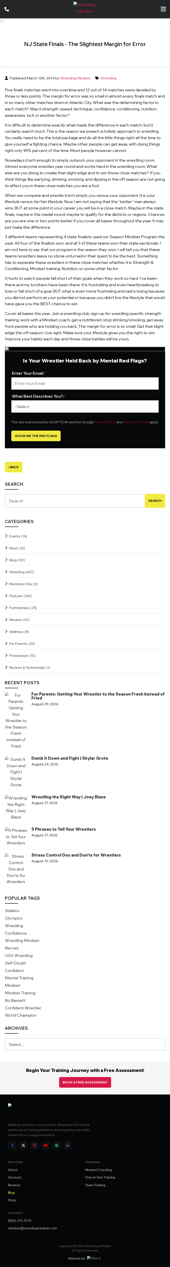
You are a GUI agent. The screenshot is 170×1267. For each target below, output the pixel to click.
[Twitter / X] (23, 1145)
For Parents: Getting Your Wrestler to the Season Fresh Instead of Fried (98, 696)
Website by (76, 1258)
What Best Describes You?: (39, 396)
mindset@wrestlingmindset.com (32, 1228)
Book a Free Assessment (85, 1082)
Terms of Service (136, 422)
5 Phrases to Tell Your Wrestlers (63, 829)
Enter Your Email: (29, 373)
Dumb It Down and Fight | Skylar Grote (69, 758)
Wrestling (108, 78)
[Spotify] (56, 1145)
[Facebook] (12, 1145)
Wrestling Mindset (75, 78)
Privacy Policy (105, 422)
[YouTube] (45, 1145)
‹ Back (13, 467)
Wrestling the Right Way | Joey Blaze (68, 797)
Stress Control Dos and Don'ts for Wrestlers (76, 855)
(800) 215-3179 (19, 1221)
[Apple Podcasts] (67, 1145)
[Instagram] (34, 1145)
